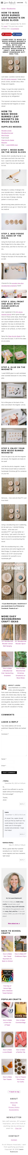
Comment (5, 734)
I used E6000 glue (12, 145)
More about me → (14, 923)
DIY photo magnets (10, 79)
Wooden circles (6, 130)
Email (3, 765)
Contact (14, 1140)
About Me (14, 1102)
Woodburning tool (7, 133)
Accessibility (14, 1110)
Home (3, 8)
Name (3, 759)
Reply (22, 804)
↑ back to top (14, 1092)
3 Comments (15, 28)
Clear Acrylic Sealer (7, 140)
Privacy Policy (14, 1107)
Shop (14, 1105)
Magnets (4, 142)
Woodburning (11, 8)
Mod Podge (5, 135)
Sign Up (18, 1128)
